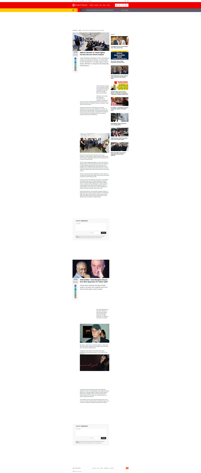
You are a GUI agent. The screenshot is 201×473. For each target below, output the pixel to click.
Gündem (91, 5)
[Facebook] (75, 58)
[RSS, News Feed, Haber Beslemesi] (127, 468)
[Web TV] (125, 1)
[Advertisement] (100, 21)
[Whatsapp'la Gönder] (75, 64)
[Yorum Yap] (75, 70)
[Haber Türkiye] (80, 5)
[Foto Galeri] (127, 1)
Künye (98, 468)
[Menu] (116, 5)
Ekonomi (96, 5)
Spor (100, 5)
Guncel (108, 5)
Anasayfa (94, 468)
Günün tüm (124, 10)
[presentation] (76, 10)
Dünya (104, 5)
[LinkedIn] (75, 62)
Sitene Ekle (112, 468)
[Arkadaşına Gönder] (75, 66)
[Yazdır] (75, 68)
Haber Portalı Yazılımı (77, 471)
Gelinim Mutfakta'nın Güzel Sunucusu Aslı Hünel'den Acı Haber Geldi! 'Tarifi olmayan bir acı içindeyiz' (99, 9)
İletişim (101, 468)
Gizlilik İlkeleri (106, 468)
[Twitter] (75, 60)
